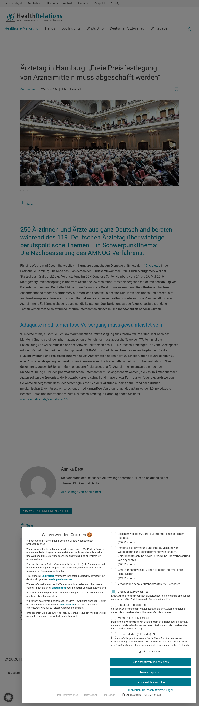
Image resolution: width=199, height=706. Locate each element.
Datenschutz (90, 695)
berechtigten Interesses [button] (60, 579)
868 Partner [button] (48, 576)
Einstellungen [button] (59, 587)
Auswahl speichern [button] (151, 672)
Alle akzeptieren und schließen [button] (151, 662)
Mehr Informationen (67, 695)
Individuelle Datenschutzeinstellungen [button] (151, 690)
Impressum (109, 695)
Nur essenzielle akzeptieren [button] (151, 682)
